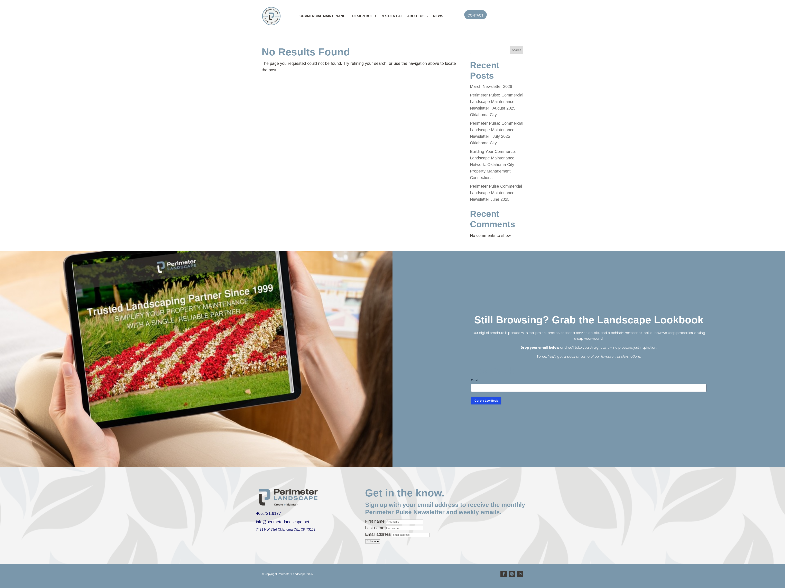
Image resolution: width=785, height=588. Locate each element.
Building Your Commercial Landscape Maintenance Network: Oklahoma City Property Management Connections (493, 164)
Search (516, 50)
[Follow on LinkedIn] (520, 574)
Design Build (364, 16)
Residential (391, 16)
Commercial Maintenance (323, 16)
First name (375, 521)
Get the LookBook (486, 400)
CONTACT (475, 15)
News (438, 16)
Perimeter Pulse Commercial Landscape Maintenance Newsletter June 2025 (496, 193)
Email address (378, 534)
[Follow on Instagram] (512, 574)
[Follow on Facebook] (503, 574)
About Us (416, 16)
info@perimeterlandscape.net (282, 522)
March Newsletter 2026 (491, 86)
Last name (374, 527)
